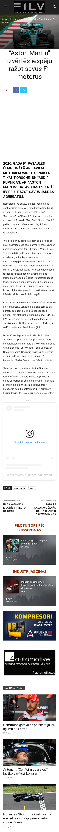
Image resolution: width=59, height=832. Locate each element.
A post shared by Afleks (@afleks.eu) (29, 475)
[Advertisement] (29, 127)
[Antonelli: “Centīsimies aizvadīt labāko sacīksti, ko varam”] (29, 752)
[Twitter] (23, 90)
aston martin (19, 488)
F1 (11, 19)
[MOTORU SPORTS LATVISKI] (29, 7)
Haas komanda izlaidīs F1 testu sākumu (14, 508)
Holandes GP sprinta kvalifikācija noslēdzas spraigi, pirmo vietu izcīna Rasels (27, 818)
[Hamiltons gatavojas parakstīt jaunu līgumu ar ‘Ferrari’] (29, 707)
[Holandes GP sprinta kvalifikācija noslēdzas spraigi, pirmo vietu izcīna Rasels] (29, 797)
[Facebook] (16, 90)
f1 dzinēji (32, 488)
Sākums (5, 19)
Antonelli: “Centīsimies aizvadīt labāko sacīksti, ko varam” (25, 771)
